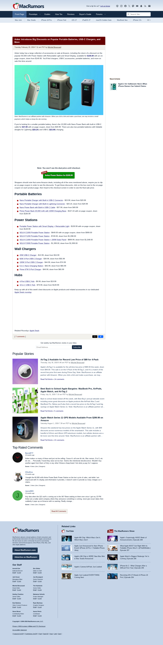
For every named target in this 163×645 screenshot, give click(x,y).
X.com (19, 572)
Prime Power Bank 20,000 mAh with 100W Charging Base (43, 211)
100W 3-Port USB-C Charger (31, 262)
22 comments (59, 440)
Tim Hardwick (37, 585)
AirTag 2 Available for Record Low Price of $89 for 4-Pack (69, 359)
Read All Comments (59, 511)
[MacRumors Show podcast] (117, 6)
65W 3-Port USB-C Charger (31, 259)
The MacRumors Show (124, 531)
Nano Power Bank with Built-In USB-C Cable (37, 207)
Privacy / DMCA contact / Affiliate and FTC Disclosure (28, 626)
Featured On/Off (18, 634)
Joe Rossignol (38, 577)
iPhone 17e (137, 20)
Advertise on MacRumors (26, 557)
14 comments (59, 379)
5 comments (58, 411)
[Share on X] (94, 336)
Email (14, 572)
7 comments (20, 336)
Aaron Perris (37, 611)
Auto (51, 634)
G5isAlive (29, 472)
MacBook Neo (122, 20)
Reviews (70, 14)
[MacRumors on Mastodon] (133, 6)
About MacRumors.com (25, 550)
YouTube (70, 531)
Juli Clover (16, 577)
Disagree (42, 466)
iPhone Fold (61, 20)
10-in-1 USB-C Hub (27, 285)
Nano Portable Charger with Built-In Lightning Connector (42, 204)
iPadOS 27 (86, 20)
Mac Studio (31, 20)
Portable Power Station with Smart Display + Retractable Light (44, 226)
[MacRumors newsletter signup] (149, 6)
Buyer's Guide (85, 14)
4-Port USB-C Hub (27, 281)
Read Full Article (46, 379)
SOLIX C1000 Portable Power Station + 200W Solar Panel (43, 240)
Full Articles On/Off (31, 634)
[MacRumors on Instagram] (121, 6)
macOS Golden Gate (103, 20)
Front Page (19, 14)
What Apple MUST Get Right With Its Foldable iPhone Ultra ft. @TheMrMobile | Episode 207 (135, 548)
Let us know (105, 6)
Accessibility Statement (19, 630)
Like (36, 466)
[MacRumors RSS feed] (145, 6)
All (149, 20)
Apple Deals (34, 331)
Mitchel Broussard (54, 47)
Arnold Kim (16, 568)
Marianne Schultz (39, 594)
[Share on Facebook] (100, 336)
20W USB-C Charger (28, 255)
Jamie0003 (29, 491)
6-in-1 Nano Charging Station (31, 266)
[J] (17, 500)
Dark (59, 634)
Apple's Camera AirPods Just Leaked (88, 567)
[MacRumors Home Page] (28, 6)
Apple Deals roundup (23, 292)
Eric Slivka (36, 568)
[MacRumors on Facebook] (125, 6)
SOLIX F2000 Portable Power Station (35, 243)
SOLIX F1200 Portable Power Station (35, 236)
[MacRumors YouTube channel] (137, 6)
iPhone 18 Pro (46, 20)
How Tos (58, 14)
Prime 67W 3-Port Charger (30, 269)
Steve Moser (16, 611)
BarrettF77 (29, 453)
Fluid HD (45, 634)
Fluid (40, 634)
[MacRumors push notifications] (141, 6)
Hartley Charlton (17, 594)
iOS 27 (74, 20)
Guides (47, 14)
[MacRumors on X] (129, 6)
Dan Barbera (16, 603)
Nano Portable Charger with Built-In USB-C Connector (41, 200)
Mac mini (18, 20)
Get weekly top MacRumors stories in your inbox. (59, 343)
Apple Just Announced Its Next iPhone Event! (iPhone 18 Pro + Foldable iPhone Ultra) (89, 548)
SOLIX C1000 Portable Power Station (35, 232)
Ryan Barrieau (38, 603)
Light (55, 634)
